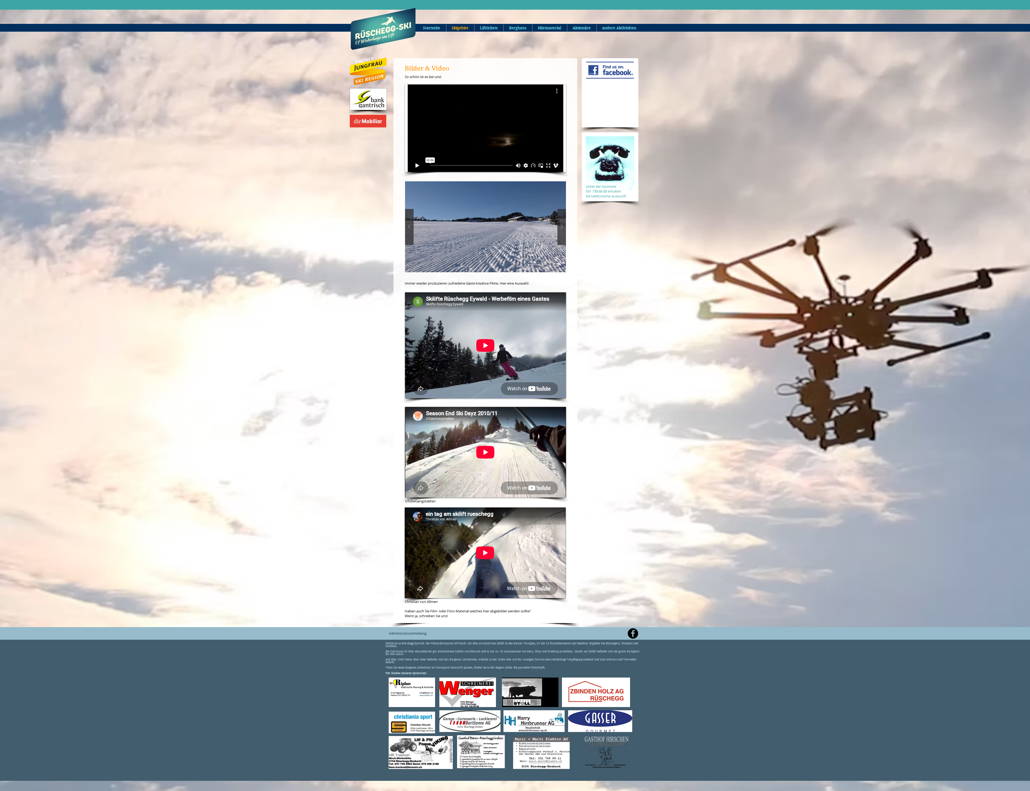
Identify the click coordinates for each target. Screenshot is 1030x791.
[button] (485, 226)
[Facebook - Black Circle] (633, 633)
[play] (551, 186)
